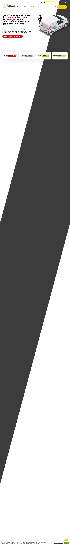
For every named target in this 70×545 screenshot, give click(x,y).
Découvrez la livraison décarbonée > (12, 36)
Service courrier (51, 6)
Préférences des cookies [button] (58, 543)
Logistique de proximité (41, 6)
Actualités (25, 2)
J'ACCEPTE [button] (66, 543)
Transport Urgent (21, 6)
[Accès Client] (65, 2)
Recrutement (30, 2)
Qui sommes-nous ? (38, 2)
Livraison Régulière (31, 6)
